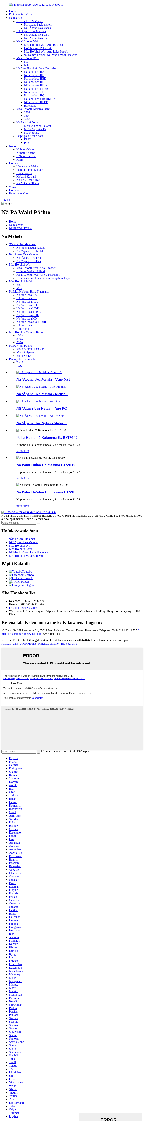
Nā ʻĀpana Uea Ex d (36, 34)
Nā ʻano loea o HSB (36, 88)
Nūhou (13, 146)
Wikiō (12, 186)
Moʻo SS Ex (31, 132)
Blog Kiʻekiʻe (69, 643)
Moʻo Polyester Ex (35, 129)
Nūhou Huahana (26, 156)
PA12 (27, 139)
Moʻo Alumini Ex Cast (37, 125)
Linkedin (28, 578)
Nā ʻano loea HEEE (36, 102)
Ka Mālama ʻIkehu (27, 183)
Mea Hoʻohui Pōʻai (27, 58)
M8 (26, 61)
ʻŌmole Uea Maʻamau (29, 21)
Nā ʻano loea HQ (34, 95)
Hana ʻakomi (24, 173)
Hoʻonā (13, 163)
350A (27, 119)
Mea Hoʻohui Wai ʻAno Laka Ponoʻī (46, 51)
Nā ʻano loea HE (34, 75)
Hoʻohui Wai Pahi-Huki (38, 48)
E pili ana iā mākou (20, 14)
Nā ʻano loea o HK (35, 92)
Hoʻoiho (14, 190)
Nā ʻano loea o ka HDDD (39, 98)
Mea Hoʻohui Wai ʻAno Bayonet (43, 44)
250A (27, 115)
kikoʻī (25, 451)
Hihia (19, 159)
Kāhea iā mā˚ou (18, 193)
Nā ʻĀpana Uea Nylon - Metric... (41, 423)
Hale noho (30, 105)
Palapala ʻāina (10, 643)
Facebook (29, 574)
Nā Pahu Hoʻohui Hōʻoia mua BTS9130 (47, 492)
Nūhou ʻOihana (25, 149)
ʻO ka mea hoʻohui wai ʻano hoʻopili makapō (50, 54)
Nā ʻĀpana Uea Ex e (36, 38)
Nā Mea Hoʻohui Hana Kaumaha (36, 68)
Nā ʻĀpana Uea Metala (38, 27)
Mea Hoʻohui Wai (27, 41)
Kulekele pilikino (48, 643)
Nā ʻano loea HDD (35, 85)
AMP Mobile (28, 643)
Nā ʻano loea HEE (35, 78)
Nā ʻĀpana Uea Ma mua (31, 31)
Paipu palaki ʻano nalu (29, 136)
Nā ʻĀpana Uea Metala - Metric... (42, 394)
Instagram (29, 585)
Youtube (27, 571)
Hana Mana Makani (28, 166)
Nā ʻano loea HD (34, 82)
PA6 (26, 142)
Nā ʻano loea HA (34, 71)
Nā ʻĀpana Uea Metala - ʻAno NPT (43, 379)
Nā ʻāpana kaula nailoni (38, 24)
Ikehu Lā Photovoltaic (29, 169)
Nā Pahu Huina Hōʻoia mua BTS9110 (45, 465)
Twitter (24, 581)
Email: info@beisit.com (23, 607)
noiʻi (19, 451)
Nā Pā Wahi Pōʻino (27, 122)
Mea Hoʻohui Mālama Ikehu (33, 109)
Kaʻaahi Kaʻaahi (26, 176)
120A (27, 112)
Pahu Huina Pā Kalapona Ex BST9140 (46, 437)
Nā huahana (16, 17)
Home (12, 11)
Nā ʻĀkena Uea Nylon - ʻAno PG (41, 408)
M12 (27, 65)
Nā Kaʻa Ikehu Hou (28, 179)
